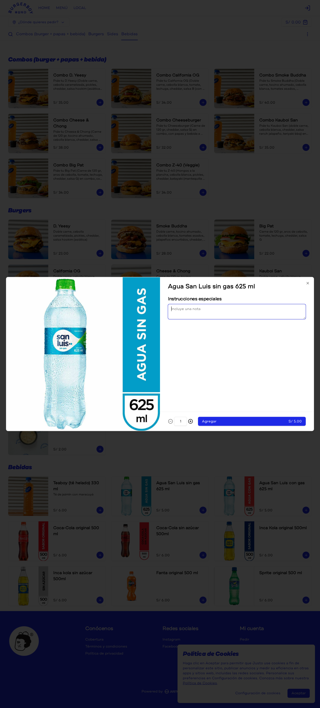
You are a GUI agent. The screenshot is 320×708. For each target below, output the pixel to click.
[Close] (308, 283)
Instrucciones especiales (195, 299)
